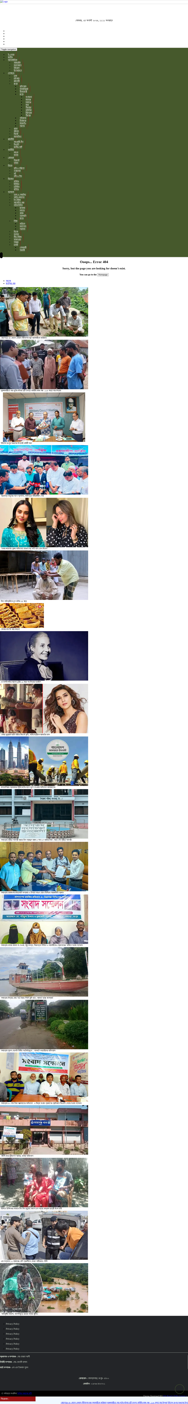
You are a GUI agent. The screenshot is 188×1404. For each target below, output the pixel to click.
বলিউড (16, 189)
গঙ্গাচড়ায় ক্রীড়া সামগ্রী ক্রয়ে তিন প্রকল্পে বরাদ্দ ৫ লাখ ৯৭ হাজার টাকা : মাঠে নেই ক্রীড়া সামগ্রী (36, 840)
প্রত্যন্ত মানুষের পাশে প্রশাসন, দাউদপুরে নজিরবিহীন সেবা (22, 496)
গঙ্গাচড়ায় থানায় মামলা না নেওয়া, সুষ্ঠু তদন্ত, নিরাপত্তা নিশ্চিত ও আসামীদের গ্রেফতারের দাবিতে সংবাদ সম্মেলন (42, 945)
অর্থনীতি (11, 149)
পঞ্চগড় (22, 126)
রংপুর (15, 83)
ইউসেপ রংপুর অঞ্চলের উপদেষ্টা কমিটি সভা (16, 443)
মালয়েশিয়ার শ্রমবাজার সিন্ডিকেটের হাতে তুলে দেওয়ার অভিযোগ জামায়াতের (28, 787)
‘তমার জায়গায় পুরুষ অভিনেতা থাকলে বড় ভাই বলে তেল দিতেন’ (24, 548)
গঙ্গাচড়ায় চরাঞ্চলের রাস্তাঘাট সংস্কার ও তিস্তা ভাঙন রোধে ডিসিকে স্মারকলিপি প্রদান (32, 892)
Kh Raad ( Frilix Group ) (175, 1396)
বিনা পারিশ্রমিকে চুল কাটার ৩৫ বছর (14, 601)
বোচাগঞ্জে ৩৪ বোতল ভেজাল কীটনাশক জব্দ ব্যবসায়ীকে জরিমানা (24, 338)
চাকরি (16, 244)
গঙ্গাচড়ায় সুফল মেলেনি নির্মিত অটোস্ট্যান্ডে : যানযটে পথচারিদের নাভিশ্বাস (28, 1050)
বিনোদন (11, 178)
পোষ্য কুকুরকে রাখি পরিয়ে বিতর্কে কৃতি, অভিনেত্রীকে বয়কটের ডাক (25, 734)
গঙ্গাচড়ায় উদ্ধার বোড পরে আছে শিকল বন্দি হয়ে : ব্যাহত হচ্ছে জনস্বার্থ (27, 998)
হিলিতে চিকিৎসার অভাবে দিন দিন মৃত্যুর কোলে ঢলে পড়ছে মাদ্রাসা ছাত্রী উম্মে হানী (31, 1208)
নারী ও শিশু (18, 176)
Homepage (103, 275)
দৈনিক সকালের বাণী (24, 1393)
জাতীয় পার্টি (18, 147)
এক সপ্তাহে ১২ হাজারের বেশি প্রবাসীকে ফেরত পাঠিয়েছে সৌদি (24, 1261)
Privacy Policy (12, 1324)
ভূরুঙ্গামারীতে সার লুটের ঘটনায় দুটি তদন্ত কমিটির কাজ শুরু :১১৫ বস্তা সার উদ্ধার (31, 390)
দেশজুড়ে (11, 73)
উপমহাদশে (18, 70)
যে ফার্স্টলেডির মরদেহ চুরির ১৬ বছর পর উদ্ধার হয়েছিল (21, 682)
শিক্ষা (15, 221)
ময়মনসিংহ (17, 136)
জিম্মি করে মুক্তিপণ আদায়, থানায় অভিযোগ (17, 1156)
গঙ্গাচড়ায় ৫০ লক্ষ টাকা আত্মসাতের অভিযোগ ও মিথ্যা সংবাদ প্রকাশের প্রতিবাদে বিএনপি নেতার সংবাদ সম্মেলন (41, 1103)
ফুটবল (16, 163)
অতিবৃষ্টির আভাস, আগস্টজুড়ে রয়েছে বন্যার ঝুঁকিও (19, 1314)
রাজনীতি (11, 139)
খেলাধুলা (11, 157)
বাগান (22, 218)
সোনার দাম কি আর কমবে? (10, 629)
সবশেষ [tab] (8, 280)
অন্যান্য (11, 192)
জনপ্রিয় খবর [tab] (10, 283)
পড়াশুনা (22, 229)
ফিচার (10, 165)
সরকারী (22, 250)
